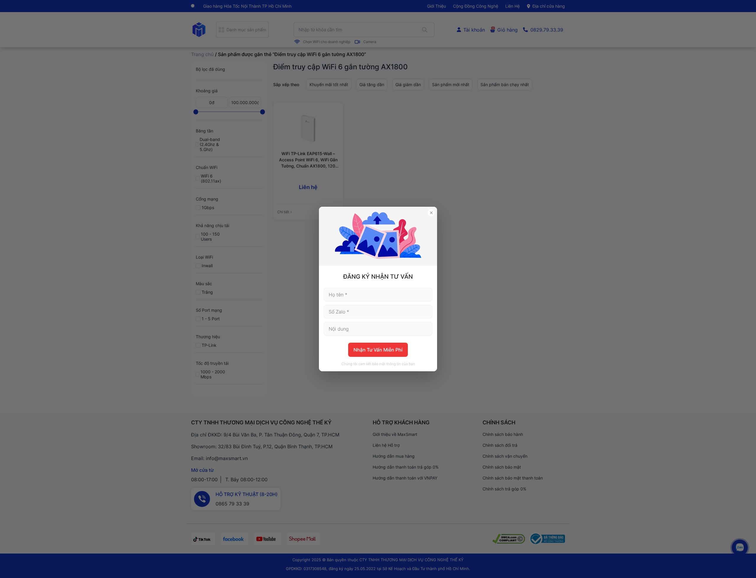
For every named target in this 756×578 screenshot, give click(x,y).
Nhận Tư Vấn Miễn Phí (378, 350)
